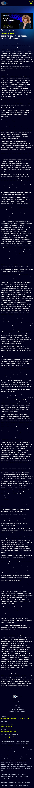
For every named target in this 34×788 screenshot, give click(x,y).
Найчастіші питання (17, 709)
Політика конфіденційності (17, 711)
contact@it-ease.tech (9, 731)
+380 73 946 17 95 (8, 726)
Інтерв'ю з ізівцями (8, 33)
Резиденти (17, 699)
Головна (3, 8)
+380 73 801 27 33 (8, 724)
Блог (7, 8)
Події (17, 703)
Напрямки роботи (17, 701)
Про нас (17, 707)
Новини (17, 705)
